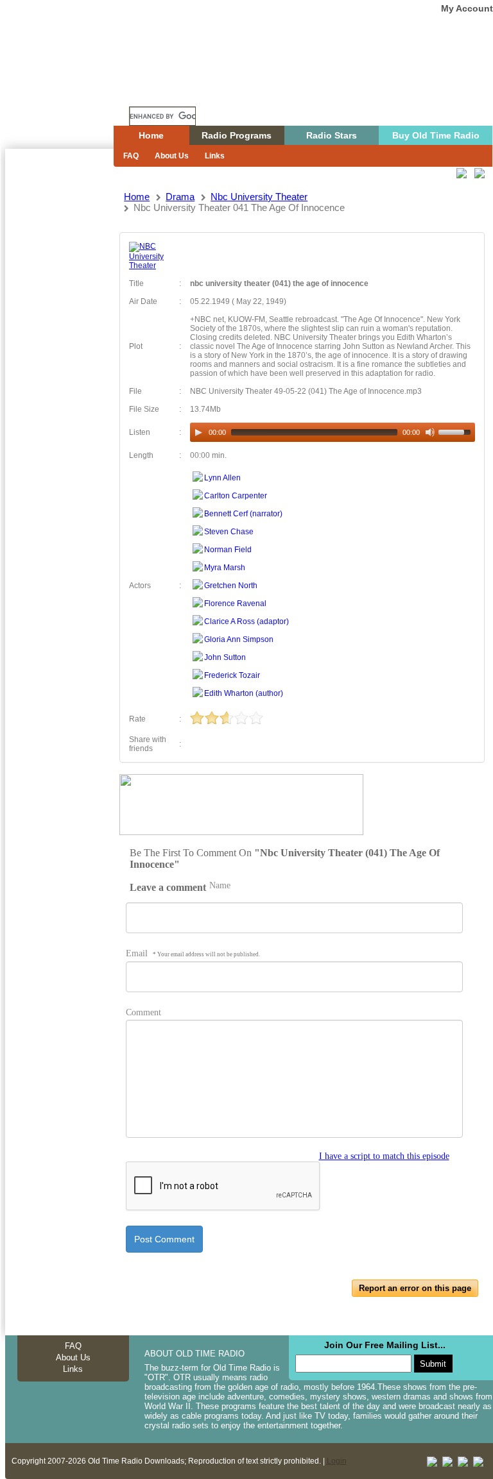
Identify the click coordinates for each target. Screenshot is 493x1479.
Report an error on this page (415, 1288)
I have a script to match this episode (384, 1156)
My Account (467, 8)
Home (69, 91)
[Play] (198, 432)
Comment (143, 1012)
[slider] (456, 431)
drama (180, 196)
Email (193, 953)
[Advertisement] (59, 379)
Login (337, 1461)
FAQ (131, 155)
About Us (172, 155)
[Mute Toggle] (430, 432)
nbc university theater (259, 196)
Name (219, 885)
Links (215, 155)
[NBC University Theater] (149, 265)
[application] (332, 432)
